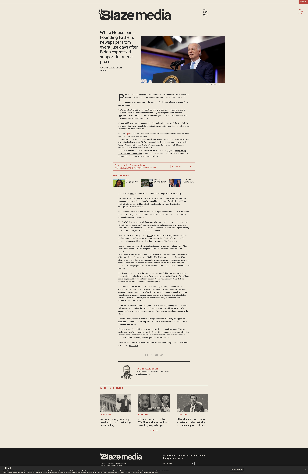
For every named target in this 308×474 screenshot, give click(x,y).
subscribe (303, 1)
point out (167, 222)
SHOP (204, 15)
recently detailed (132, 212)
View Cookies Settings (237, 469)
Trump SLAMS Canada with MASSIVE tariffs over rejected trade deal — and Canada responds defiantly (189, 181)
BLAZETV (205, 14)
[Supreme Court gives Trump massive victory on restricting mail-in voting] (115, 403)
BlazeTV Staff (143, 414)
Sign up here (133, 345)
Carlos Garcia (105, 414)
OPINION (205, 11)
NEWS (204, 9)
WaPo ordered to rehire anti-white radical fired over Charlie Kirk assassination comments (132, 181)
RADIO (205, 12)
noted (132, 194)
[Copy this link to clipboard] (161, 355)
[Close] (305, 469)
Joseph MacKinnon (111, 68)
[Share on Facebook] (146, 355)
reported (129, 134)
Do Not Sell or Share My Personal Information (111, 465)
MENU (300, 11)
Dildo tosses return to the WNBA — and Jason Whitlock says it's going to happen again (153, 423)
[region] (154, 470)
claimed (142, 95)
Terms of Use (138, 167)
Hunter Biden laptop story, (158, 204)
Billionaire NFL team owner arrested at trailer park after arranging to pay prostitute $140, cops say (191, 423)
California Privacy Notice (121, 463)
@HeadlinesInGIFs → (143, 374)
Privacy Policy (130, 167)
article (149, 235)
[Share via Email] (156, 355)
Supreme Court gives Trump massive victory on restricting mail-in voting (115, 423)
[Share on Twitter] (151, 355)
